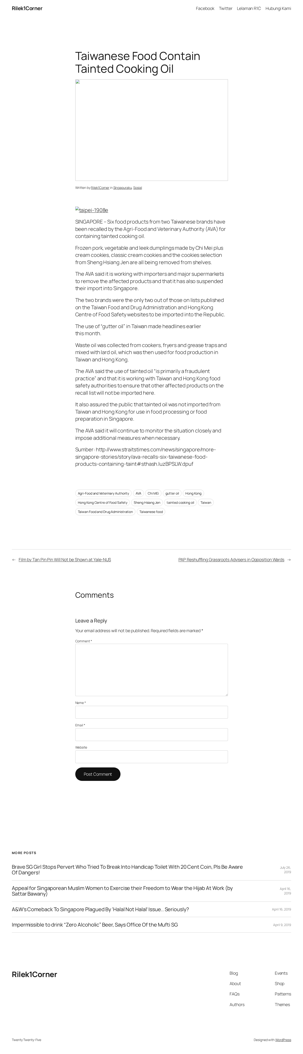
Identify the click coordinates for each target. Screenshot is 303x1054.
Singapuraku (122, 187)
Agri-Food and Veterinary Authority (103, 493)
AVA (138, 493)
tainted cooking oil (180, 502)
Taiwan (206, 502)
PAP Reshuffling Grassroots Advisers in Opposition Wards (231, 559)
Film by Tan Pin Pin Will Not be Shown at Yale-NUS (65, 559)
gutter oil (172, 493)
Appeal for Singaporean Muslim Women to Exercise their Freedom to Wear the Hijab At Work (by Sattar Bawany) (122, 891)
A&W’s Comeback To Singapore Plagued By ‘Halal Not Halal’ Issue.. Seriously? (100, 909)
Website (81, 747)
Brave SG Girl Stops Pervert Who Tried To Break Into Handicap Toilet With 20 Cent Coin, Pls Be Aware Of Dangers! (127, 870)
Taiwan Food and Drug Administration (105, 511)
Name (80, 702)
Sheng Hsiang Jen (147, 502)
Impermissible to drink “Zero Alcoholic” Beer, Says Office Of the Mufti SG (95, 924)
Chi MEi (153, 493)
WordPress (283, 1039)
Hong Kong (193, 493)
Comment (83, 641)
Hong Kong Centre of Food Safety (102, 502)
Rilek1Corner (27, 8)
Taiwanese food (151, 511)
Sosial (137, 187)
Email (80, 725)
